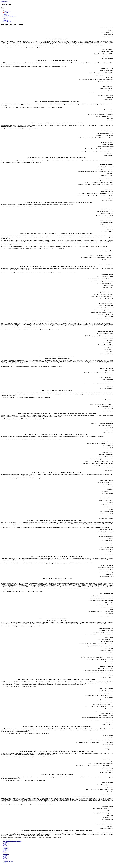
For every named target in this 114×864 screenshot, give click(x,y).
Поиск (2, 7)
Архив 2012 (6, 858)
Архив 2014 (6, 856)
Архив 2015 (6, 855)
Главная (5, 14)
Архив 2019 (6, 849)
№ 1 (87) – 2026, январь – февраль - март (12, 841)
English (9, 11)
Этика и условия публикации (9, 16)
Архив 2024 (6, 843)
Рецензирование (7, 21)
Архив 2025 (6, 842)
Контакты (5, 20)
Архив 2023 (6, 844)
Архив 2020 (6, 848)
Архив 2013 (6, 857)
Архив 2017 (6, 851)
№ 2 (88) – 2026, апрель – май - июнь (11, 839)
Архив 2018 (6, 850)
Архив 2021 (6, 847)
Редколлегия (6, 15)
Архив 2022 (6, 845)
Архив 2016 (6, 854)
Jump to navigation (4, 1)
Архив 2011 (5, 860)
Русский (6, 12)
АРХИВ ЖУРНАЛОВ (8, 861)
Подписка (5, 18)
